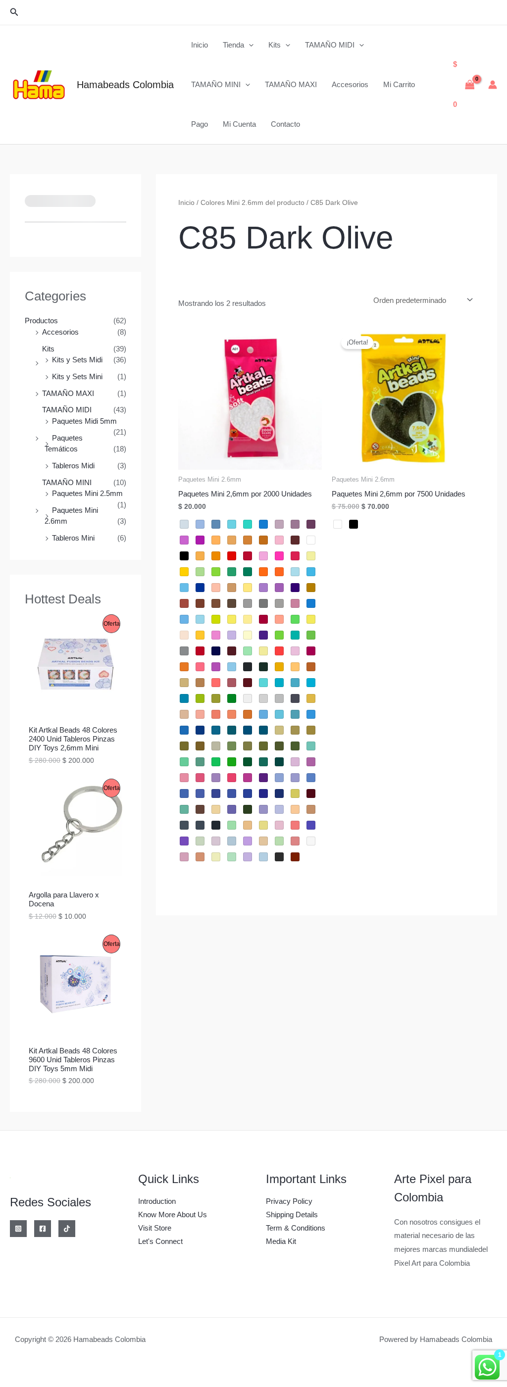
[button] (14, 12)
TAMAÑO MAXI (291, 84)
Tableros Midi (73, 465)
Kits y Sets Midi (77, 359)
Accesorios (350, 84)
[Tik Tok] (66, 1228)
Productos (41, 320)
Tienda (233, 45)
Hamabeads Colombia (125, 84)
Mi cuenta (239, 124)
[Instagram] (18, 1228)
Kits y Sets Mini (77, 376)
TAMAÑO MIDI (330, 45)
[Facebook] (42, 1228)
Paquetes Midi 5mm (84, 421)
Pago (199, 124)
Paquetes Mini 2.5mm (87, 493)
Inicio (199, 45)
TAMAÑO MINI (216, 84)
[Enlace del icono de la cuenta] (492, 84)
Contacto (285, 124)
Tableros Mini (73, 538)
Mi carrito (399, 84)
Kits (274, 45)
